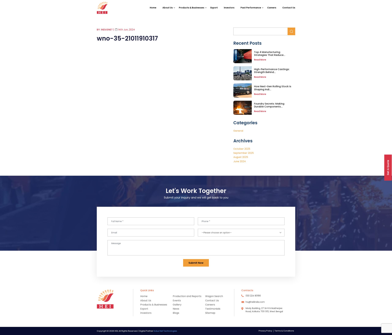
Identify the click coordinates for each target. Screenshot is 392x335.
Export (214, 7)
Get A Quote (388, 167)
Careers (271, 7)
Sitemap (210, 313)
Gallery (177, 304)
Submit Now (196, 263)
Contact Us (288, 7)
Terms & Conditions (284, 330)
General (238, 131)
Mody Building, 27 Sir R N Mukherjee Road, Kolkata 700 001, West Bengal (264, 310)
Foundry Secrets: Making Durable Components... (269, 105)
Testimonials (212, 309)
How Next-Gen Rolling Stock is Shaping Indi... (272, 88)
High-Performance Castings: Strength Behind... (272, 70)
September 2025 (243, 153)
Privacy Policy (265, 330)
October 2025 (241, 149)
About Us (167, 7)
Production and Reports (187, 296)
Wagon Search (214, 296)
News (176, 309)
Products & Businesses (191, 7)
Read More (260, 59)
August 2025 (240, 157)
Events (177, 300)
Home (153, 7)
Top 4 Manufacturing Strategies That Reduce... (269, 53)
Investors (229, 7)
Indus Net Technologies (165, 330)
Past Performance (251, 7)
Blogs (176, 313)
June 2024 (239, 161)
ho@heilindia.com (255, 301)
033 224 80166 (253, 295)
